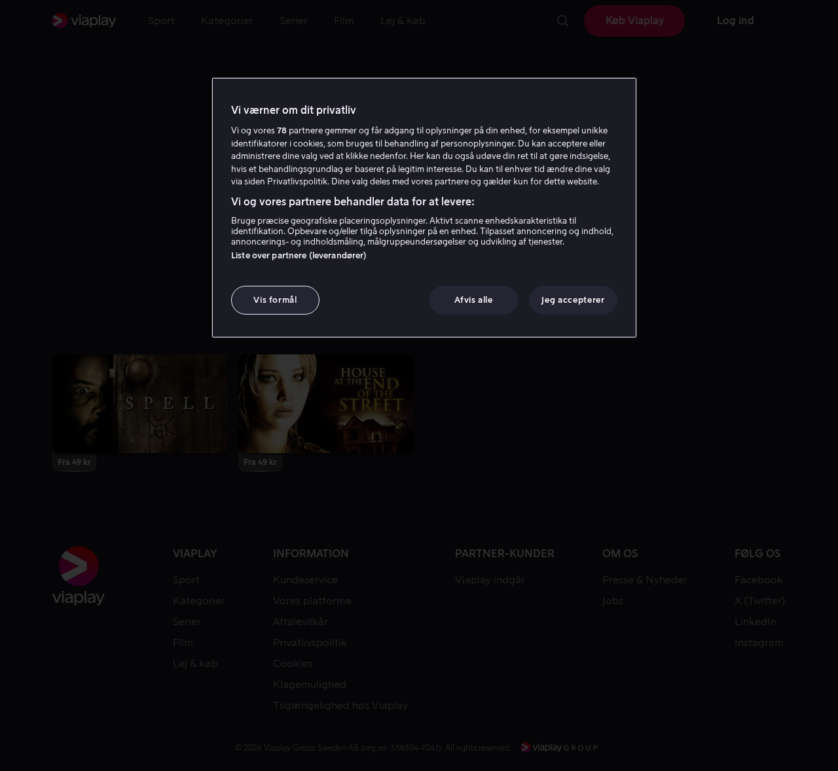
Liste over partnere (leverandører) (299, 255)
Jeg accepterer (572, 300)
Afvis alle (473, 300)
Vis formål (275, 300)
